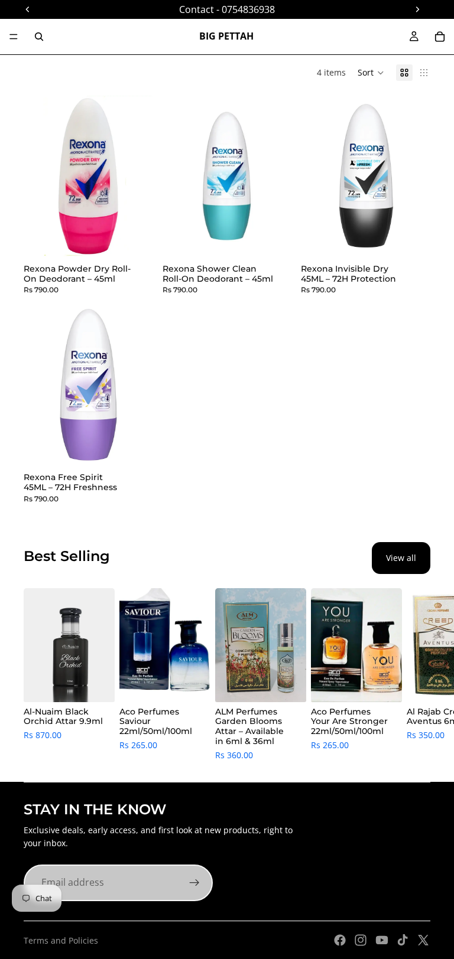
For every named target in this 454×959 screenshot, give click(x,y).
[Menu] (13, 36)
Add (144, 238)
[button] (371, 73)
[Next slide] (417, 675)
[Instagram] (361, 940)
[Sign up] (194, 882)
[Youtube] (382, 940)
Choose (202, 683)
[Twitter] (423, 940)
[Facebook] (340, 940)
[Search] (39, 37)
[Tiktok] (402, 940)
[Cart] (440, 37)
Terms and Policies (61, 940)
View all (401, 557)
